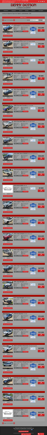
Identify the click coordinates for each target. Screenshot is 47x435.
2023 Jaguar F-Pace (22, 201)
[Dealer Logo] (23, 6)
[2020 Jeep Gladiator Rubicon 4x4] (8, 252)
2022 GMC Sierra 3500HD (26, 153)
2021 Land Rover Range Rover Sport (27, 361)
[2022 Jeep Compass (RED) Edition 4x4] (8, 236)
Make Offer (20, 31)
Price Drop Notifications (8, 35)
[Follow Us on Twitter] (40, 1)
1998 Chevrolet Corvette (23, 105)
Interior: (15, 172)
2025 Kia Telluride (20, 329)
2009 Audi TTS (24, 41)
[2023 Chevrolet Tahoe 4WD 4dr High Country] (8, 124)
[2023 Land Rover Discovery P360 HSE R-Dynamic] (8, 349)
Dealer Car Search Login (17, 429)
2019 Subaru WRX (21, 410)
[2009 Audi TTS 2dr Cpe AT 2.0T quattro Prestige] (8, 44)
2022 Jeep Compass (23, 233)
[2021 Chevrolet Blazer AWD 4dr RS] (8, 92)
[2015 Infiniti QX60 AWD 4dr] (8, 188)
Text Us (41, 30)
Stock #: (15, 75)
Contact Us (27, 427)
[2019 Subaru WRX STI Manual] (8, 413)
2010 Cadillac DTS (21, 73)
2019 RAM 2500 (24, 394)
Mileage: (22, 29)
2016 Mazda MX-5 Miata (26, 378)
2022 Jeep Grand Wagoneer (24, 265)
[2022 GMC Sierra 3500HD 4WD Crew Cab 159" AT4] (8, 156)
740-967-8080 (25, 0)
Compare (8, 33)
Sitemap (25, 429)
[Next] (14, 20)
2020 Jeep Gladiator (22, 249)
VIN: (21, 75)
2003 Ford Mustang (23, 137)
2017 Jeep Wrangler (22, 297)
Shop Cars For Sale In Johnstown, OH (19, 427)
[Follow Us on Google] (44, 1)
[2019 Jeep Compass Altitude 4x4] (8, 220)
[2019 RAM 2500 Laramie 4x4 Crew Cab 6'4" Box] (8, 397)
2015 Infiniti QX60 (20, 185)
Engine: (22, 172)
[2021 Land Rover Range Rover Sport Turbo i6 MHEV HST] (8, 365)
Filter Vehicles (23, 17)
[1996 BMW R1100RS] (8, 60)
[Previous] (3, 20)
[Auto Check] (33, 32)
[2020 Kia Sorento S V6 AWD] (8, 317)
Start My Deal (26, 31)
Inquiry (16, 31)
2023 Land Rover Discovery (25, 345)
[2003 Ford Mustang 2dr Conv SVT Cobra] (8, 140)
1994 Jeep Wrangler (20, 281)
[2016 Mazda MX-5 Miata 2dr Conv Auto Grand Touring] (8, 381)
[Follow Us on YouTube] (42, 1)
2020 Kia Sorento (20, 313)
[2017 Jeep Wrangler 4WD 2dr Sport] (8, 301)
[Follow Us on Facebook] (38, 1)
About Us (25, 427)
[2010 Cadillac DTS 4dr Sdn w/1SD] (8, 76)
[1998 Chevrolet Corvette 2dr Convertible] (8, 108)
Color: (14, 28)
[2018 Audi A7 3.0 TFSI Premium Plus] (8, 28)
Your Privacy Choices (28, 429)
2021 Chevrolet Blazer (22, 89)
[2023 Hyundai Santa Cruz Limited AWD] (8, 172)
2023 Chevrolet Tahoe (24, 121)
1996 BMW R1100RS (19, 57)
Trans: (22, 28)
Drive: (14, 29)
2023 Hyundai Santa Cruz (23, 169)
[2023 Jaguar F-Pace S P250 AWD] (8, 204)
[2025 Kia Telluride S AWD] (8, 333)
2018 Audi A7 (22, 25)
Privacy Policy (30, 427)
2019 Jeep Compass (22, 217)
